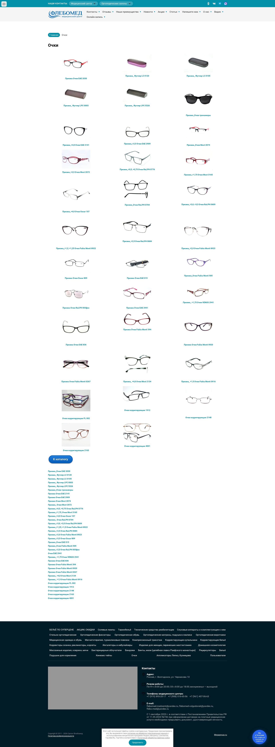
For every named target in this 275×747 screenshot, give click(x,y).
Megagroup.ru (220, 735)
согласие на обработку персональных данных (147, 733)
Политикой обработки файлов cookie (154, 738)
